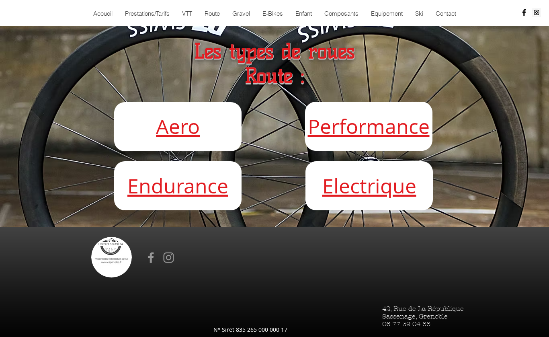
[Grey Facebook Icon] (151, 258)
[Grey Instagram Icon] (169, 258)
